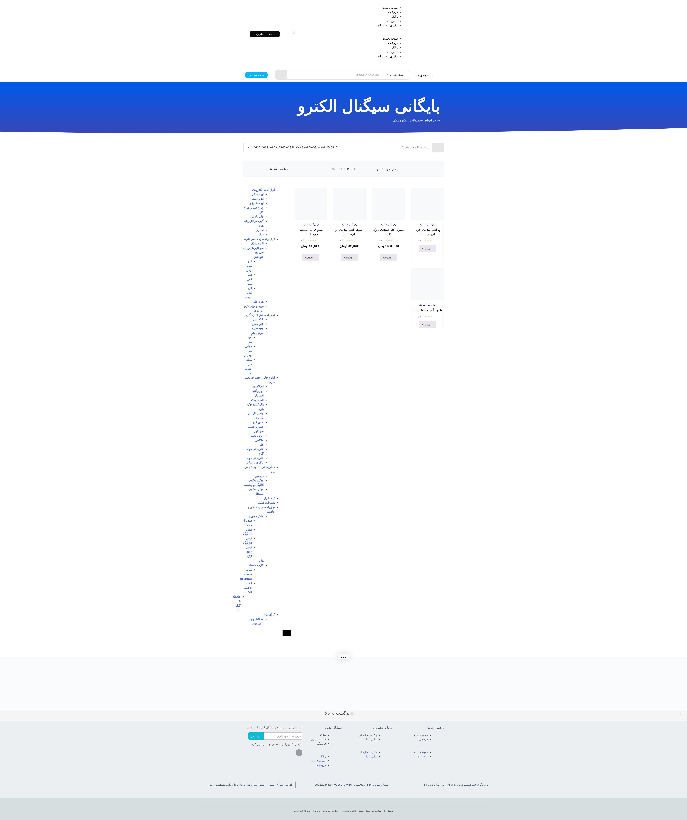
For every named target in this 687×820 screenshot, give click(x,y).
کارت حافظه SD (248, 588)
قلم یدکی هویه (255, 458)
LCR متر (258, 319)
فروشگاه (392, 12)
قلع (262, 444)
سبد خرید (423, 739)
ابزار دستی (257, 198)
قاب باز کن (257, 216)
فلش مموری (256, 516)
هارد (261, 560)
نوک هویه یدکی (255, 462)
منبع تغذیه (258, 328)
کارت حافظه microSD (246, 574)
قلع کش (259, 256)
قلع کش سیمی (248, 293)
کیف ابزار (269, 498)
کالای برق (269, 614)
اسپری (260, 230)
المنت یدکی (257, 399)
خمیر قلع (258, 422)
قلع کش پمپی (249, 279)
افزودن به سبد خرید (384, 219)
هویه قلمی (257, 301)
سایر (261, 234)
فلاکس (259, 440)
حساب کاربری (318, 739)
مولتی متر (258, 332)
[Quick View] (431, 219)
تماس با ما (392, 21)
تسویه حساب (421, 735)
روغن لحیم (257, 435)
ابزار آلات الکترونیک (263, 189)
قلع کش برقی (249, 266)
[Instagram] (299, 752)
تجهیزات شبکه (266, 502)
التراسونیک (257, 243)
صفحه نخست (390, 7)
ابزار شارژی (256, 203)
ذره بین (259, 475)
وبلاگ (395, 16)
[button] (360, 34)
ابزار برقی (258, 194)
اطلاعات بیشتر (423, 219)
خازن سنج (258, 323)
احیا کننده (258, 386)
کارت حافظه (256, 565)
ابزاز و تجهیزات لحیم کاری (259, 238)
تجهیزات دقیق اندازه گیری (260, 314)
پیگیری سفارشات (387, 25)
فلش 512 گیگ (249, 552)
